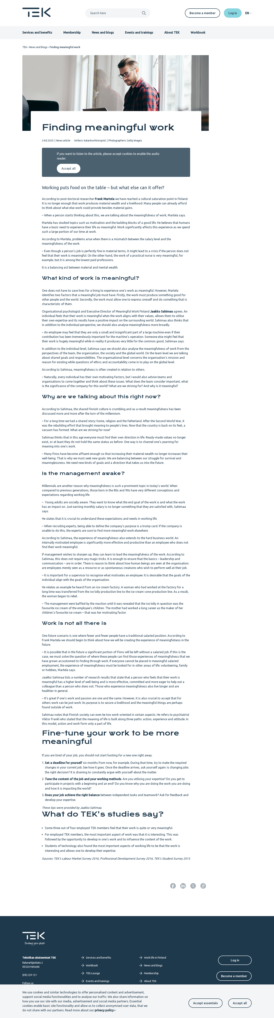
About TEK (171, 32)
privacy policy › (105, 1010)
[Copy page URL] (203, 886)
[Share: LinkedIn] (183, 886)
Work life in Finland (155, 957)
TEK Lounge (93, 973)
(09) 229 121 (29, 974)
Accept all (240, 1003)
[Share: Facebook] (173, 886)
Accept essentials (205, 1003)
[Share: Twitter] (193, 886)
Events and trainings (139, 32)
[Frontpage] (36, 16)
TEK (24, 47)
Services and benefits (37, 32)
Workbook (198, 32)
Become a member (202, 13)
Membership (72, 32)
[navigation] (248, 13)
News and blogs (103, 32)
